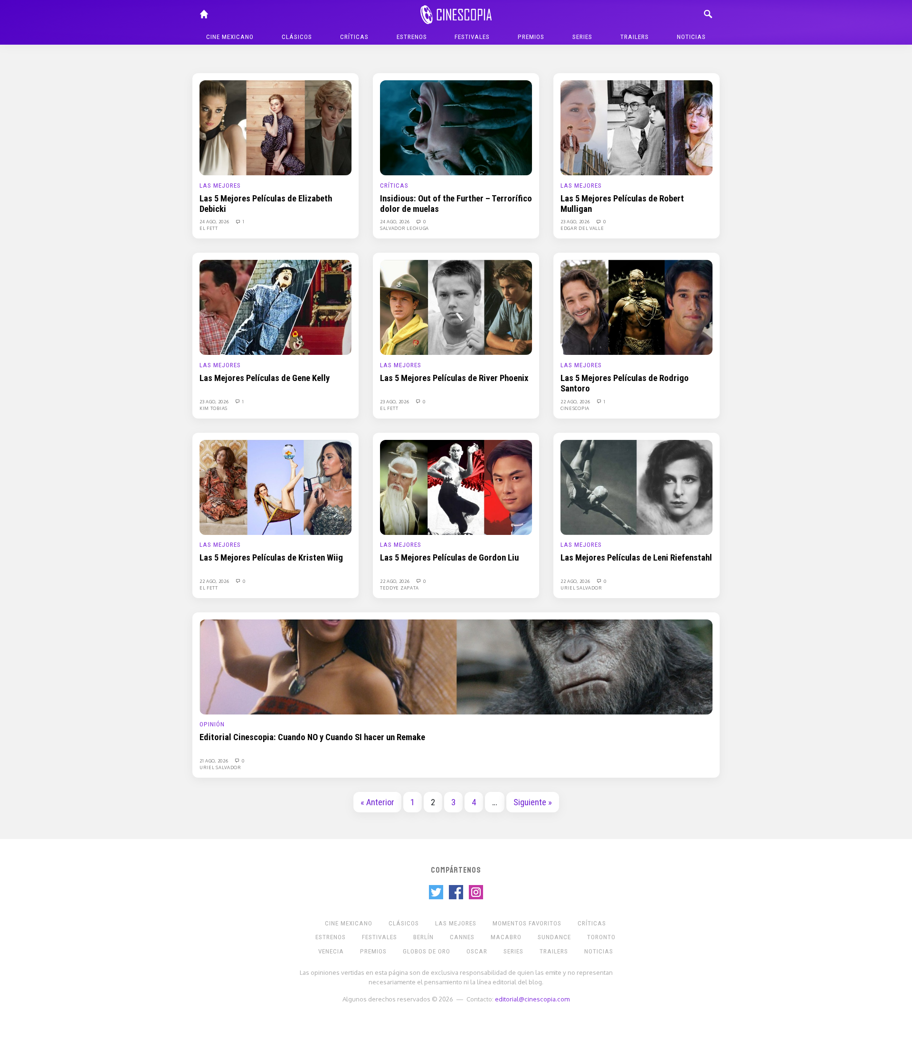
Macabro (506, 937)
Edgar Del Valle (582, 228)
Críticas (354, 36)
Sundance (554, 937)
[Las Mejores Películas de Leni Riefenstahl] (636, 487)
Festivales (472, 36)
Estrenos (412, 36)
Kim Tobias (214, 408)
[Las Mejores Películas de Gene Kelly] (276, 307)
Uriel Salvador (581, 587)
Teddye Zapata (399, 587)
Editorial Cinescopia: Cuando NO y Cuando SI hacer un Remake (312, 737)
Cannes (462, 937)
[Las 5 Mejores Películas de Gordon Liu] (456, 487)
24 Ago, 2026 (215, 221)
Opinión (212, 724)
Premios (531, 36)
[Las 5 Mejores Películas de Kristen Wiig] (276, 487)
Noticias (691, 36)
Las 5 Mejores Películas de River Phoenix (454, 378)
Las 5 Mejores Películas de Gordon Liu (449, 557)
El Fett (209, 228)
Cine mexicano (230, 36)
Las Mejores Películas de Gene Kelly (265, 378)
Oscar (476, 951)
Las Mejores (220, 185)
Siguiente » (532, 802)
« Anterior (377, 802)
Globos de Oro (426, 951)
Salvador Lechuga (404, 228)
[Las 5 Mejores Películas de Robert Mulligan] (636, 127)
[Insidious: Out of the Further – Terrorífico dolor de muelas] (456, 127)
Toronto (601, 937)
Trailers (634, 36)
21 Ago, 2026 (214, 760)
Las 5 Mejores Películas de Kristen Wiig (271, 557)
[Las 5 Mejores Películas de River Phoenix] (456, 307)
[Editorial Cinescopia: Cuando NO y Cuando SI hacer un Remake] (456, 666)
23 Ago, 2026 (575, 221)
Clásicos (297, 36)
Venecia (331, 951)
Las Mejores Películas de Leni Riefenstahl (636, 557)
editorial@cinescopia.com (532, 999)
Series (582, 36)
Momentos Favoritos (527, 923)
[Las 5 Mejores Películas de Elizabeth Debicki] (276, 127)
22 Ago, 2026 (575, 401)
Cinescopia (574, 408)
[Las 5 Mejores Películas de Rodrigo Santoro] (636, 307)
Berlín (423, 937)
